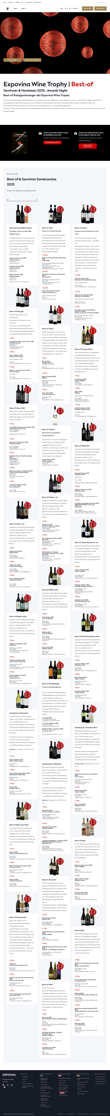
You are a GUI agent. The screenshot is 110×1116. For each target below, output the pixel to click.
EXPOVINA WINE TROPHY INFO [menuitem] (84, 1079)
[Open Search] (70, 8)
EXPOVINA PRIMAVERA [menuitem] (64, 1074)
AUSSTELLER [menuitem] (44, 1084)
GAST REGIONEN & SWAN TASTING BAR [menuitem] (46, 1087)
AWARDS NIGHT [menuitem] (81, 1084)
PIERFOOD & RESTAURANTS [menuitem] (44, 1099)
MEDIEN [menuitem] (24, 1079)
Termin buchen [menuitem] (37, 2)
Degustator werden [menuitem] (101, 1081)
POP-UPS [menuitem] (43, 1090)
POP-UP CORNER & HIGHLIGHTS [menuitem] (63, 1088)
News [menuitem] (4, 2)
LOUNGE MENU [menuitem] (63, 1095)
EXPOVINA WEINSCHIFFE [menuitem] (46, 1074)
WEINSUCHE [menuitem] (44, 1082)
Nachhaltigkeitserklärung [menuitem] (99, 1114)
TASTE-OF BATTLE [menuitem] (64, 1085)
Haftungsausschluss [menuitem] (83, 1114)
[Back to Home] (7, 9)
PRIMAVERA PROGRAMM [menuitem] (65, 1078)
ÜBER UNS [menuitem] (25, 1076)
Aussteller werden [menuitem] (100, 1076)
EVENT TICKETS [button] (100, 8)
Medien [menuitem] (17, 2)
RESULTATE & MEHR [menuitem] (82, 1082)
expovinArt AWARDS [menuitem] (82, 1091)
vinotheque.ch (26, 363)
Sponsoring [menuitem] (28, 2)
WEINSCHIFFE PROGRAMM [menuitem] (44, 1079)
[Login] (65, 8)
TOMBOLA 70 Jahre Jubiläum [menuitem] (45, 1105)
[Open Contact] (61, 8)
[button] (106, 1112)
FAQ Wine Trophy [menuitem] (100, 1079)
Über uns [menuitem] (11, 2)
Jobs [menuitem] (22, 2)
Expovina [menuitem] (24, 1074)
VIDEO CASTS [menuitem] (44, 1102)
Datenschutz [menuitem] (70, 1114)
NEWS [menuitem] (23, 1081)
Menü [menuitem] (23, 8)
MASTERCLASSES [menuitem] (45, 1093)
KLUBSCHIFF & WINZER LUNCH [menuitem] (45, 1096)
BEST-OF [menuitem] (79, 1089)
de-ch (75, 8)
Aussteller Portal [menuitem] (100, 1083)
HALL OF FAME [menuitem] (81, 1087)
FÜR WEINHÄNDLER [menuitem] (100, 1074)
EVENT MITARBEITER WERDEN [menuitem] (27, 1086)
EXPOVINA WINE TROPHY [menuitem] (83, 1074)
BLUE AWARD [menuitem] (80, 1094)
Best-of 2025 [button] (87, 8)
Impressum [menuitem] (60, 1114)
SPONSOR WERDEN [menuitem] (27, 1083)
